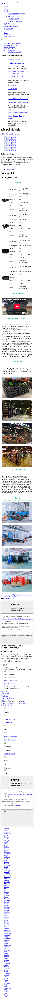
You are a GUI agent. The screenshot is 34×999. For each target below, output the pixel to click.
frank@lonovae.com (10, 740)
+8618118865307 (9, 722)
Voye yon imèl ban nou (7, 169)
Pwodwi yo (7, 11)
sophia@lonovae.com (10, 736)
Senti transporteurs (13, 20)
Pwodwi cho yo (5, 703)
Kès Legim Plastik (13, 16)
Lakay (6, 10)
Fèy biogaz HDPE (10, 598)
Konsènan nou (8, 28)
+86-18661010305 (9, 754)
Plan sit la (14, 703)
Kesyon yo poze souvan (11, 26)
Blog (5, 25)
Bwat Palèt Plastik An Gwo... (19, 77)
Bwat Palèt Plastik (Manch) (18, 102)
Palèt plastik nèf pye (13, 18)
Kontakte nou (8, 30)
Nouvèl (6, 23)
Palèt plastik (12, 89)
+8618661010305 (9, 719)
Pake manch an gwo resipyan (16, 13)
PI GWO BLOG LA (24, 703)
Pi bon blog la (5, 700)
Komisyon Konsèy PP (14, 15)
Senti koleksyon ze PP (18, 21)
